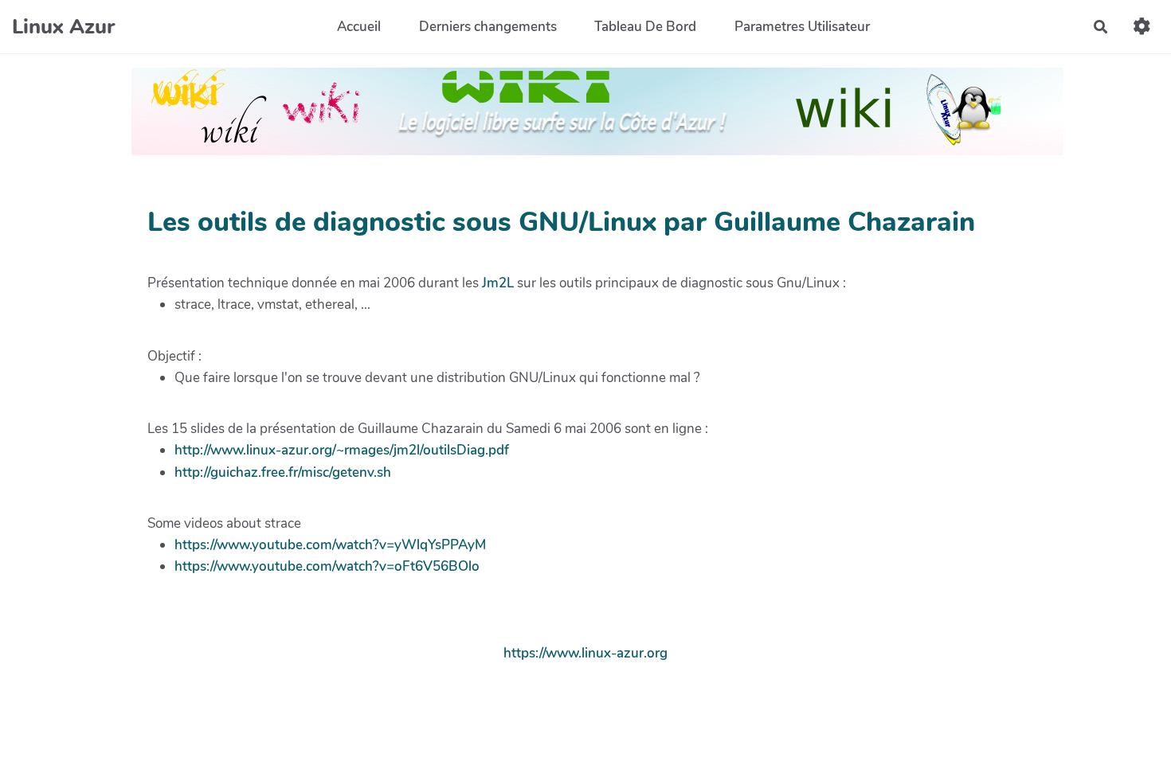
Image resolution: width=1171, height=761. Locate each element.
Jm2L (498, 283)
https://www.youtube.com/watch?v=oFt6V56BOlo (327, 566)
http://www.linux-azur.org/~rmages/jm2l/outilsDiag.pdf (341, 450)
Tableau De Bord (645, 27)
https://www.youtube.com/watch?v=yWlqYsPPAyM (330, 545)
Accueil (359, 27)
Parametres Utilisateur (802, 27)
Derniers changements (488, 27)
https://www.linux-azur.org (585, 653)
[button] (1142, 26)
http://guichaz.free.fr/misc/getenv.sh (282, 472)
